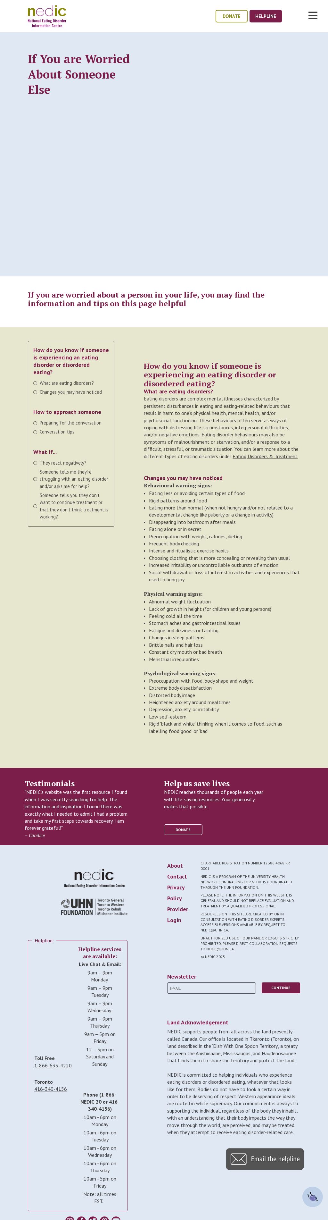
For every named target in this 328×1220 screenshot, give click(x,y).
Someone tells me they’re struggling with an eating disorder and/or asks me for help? (74, 479)
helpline (265, 16)
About (175, 865)
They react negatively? (63, 463)
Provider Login (177, 914)
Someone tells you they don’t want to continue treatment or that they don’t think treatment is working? (74, 506)
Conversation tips (57, 432)
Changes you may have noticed (71, 392)
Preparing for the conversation (71, 423)
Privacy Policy (175, 893)
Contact (177, 876)
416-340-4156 (50, 1089)
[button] (265, 1168)
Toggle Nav (313, 15)
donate (232, 16)
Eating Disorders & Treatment (265, 456)
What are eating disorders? (67, 383)
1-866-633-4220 (53, 1065)
